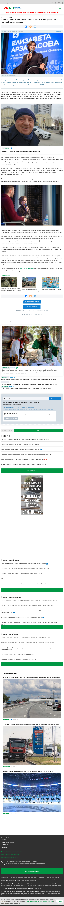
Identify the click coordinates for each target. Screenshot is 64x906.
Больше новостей (32, 470)
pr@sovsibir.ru (24, 888)
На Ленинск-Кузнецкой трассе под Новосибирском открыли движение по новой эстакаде (32, 677)
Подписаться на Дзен (11, 418)
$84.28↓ (17, 3)
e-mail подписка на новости (12, 852)
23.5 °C (12, 3)
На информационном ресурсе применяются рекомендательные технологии (19, 891)
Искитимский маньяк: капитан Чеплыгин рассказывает (18, 407)
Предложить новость (32, 306)
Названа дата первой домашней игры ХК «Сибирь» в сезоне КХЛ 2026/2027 (28, 771)
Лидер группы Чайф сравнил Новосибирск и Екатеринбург (21, 151)
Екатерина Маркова (17, 31)
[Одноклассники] (31, 27)
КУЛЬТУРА (13, 368)
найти (38, 430)
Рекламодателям (7, 842)
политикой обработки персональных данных (40, 901)
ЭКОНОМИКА (6, 766)
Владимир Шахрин (27, 269)
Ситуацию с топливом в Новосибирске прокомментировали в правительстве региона (31, 724)
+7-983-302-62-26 (36, 888)
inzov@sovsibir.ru (5, 887)
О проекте (5, 837)
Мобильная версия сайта (9, 857)
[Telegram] (35, 27)
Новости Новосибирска (33, 301)
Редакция (4, 840)
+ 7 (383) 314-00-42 (41, 885)
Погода (4, 847)
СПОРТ (6, 813)
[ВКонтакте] (26, 27)
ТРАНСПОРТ (6, 719)
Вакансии (4, 845)
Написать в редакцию (32, 871)
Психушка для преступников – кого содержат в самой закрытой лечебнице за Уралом (28, 410)
